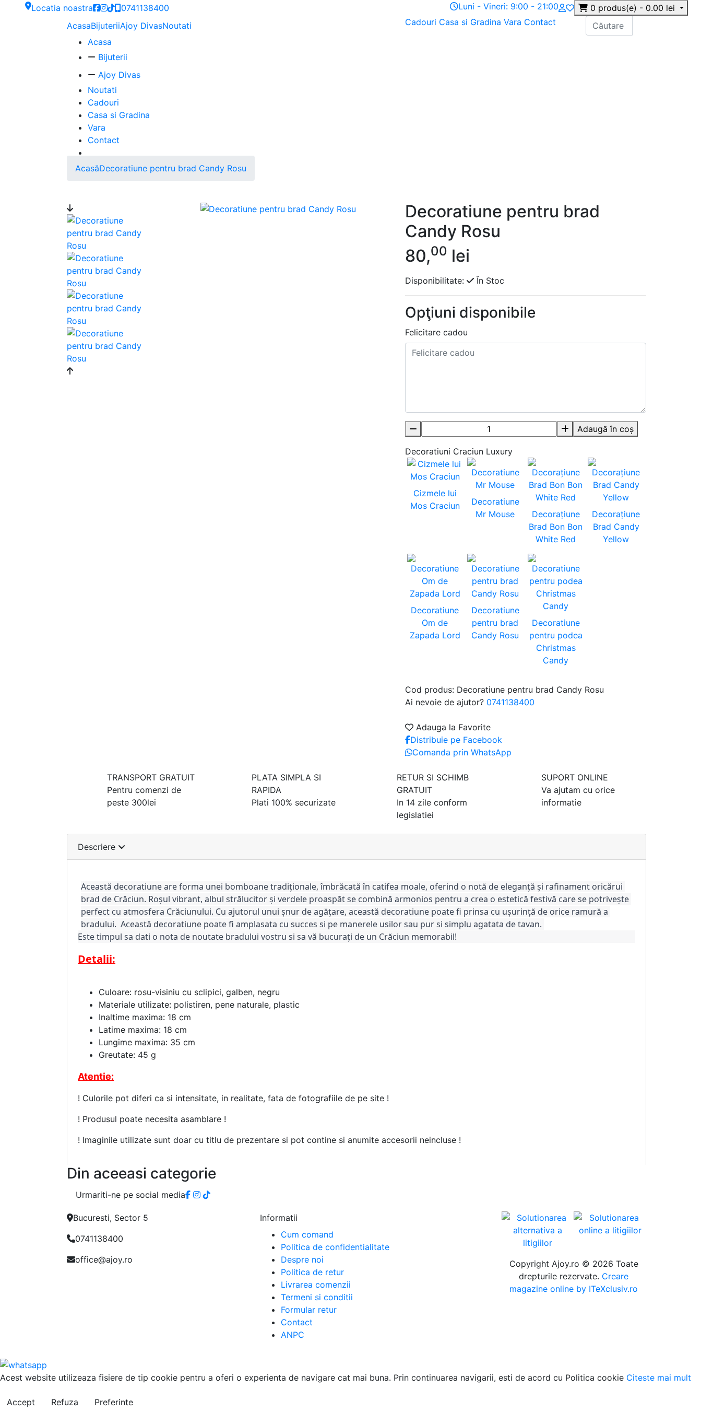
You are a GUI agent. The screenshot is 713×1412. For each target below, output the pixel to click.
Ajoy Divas (141, 25)
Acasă (87, 168)
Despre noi (302, 1259)
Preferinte (113, 1402)
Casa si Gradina (471, 22)
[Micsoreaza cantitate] (413, 429)
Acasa (79, 25)
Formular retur (309, 1309)
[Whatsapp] (23, 1364)
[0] (570, 8)
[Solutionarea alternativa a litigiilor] (538, 1229)
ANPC (292, 1334)
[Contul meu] (562, 8)
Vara (514, 22)
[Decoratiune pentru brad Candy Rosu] (109, 232)
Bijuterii (105, 25)
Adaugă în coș (605, 429)
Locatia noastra (62, 8)
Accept (21, 1402)
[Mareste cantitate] (565, 429)
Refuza (64, 1402)
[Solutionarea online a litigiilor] (610, 1223)
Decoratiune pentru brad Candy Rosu (172, 168)
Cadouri (422, 22)
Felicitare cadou (436, 332)
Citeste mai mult (658, 1377)
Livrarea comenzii (316, 1284)
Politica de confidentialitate (335, 1247)
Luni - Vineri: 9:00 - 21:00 (508, 6)
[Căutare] (639, 26)
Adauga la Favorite (452, 727)
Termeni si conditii (317, 1297)
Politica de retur (312, 1272)
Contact (540, 22)
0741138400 (145, 8)
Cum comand (307, 1234)
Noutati (177, 25)
